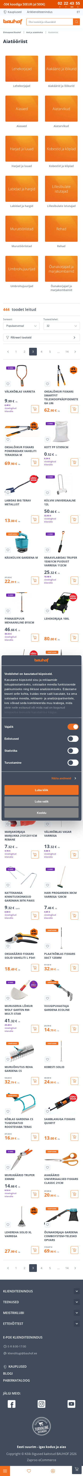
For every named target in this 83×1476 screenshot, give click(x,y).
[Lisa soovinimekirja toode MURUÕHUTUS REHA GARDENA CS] (8, 1059)
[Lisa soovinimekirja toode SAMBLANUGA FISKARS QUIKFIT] (47, 1111)
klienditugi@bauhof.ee (22, 1353)
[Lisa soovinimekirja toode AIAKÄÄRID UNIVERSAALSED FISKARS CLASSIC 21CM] (47, 1167)
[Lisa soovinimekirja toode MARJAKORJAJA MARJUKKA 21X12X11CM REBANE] (8, 824)
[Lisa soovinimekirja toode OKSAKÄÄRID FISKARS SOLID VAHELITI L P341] (8, 946)
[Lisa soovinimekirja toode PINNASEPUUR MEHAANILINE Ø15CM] (8, 611)
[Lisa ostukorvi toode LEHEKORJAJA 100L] (74, 637)
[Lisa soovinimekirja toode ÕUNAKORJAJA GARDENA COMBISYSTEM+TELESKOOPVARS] (47, 1224)
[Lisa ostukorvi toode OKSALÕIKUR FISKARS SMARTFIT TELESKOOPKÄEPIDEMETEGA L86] (74, 409)
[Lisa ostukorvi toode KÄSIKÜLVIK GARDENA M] (35, 580)
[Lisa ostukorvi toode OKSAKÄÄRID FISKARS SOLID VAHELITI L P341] (35, 968)
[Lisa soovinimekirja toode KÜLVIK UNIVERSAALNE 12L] (47, 492)
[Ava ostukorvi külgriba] (77, 1469)
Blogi (8, 1373)
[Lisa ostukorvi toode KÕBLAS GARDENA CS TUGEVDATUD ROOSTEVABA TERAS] (35, 1137)
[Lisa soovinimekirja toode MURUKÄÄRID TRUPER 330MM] (8, 1167)
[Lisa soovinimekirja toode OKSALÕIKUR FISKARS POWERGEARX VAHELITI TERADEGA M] (8, 439)
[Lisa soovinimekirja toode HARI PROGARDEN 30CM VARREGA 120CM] (47, 885)
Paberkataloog (16, 1380)
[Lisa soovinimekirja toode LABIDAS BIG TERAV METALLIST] (8, 492)
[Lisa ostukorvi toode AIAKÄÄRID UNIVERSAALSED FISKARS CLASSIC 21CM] (74, 1194)
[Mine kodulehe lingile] (12, 22)
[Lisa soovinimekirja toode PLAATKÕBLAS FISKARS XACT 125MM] (47, 946)
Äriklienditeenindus (40, 12)
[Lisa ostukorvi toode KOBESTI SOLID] (74, 1081)
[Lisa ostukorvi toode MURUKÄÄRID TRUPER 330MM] (35, 1194)
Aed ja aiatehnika (34, 32)
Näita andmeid (61, 778)
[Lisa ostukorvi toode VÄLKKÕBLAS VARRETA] (35, 409)
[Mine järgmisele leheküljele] (75, 351)
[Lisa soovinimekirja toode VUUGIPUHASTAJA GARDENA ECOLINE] (47, 998)
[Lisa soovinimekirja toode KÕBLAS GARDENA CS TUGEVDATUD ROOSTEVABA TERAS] (8, 1111)
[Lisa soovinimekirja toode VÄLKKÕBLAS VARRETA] (8, 384)
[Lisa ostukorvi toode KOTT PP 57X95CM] (74, 462)
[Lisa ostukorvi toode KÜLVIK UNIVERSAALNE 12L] (74, 519)
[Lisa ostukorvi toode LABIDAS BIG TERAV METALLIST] (35, 519)
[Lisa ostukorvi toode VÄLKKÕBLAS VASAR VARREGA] (74, 854)
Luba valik (41, 801)
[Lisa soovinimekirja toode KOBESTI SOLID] (47, 1059)
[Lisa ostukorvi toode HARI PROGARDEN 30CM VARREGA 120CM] (74, 916)
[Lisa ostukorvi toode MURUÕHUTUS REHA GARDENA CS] (35, 1081)
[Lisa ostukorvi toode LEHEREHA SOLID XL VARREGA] (35, 1250)
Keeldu (41, 812)
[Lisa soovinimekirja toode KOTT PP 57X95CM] (47, 439)
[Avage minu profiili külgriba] (53, 1471)
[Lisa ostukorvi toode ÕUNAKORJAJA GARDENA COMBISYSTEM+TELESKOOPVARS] (74, 1250)
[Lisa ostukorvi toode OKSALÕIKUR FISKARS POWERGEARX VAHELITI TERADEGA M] (35, 462)
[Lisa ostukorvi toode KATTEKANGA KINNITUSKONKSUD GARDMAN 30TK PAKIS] (35, 916)
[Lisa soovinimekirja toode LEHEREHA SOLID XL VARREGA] (8, 1224)
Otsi (76, 21)
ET (78, 12)
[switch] (73, 738)
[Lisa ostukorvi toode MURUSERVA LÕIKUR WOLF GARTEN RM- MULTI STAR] (35, 1029)
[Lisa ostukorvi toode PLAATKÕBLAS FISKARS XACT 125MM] (74, 968)
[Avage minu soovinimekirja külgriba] (29, 1471)
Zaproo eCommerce (41, 1460)
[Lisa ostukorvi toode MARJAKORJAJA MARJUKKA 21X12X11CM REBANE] (35, 854)
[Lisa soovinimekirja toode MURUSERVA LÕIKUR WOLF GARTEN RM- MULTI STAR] (8, 998)
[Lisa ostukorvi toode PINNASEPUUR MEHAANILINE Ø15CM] (35, 637)
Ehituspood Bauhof (12, 32)
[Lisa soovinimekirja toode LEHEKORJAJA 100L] (47, 611)
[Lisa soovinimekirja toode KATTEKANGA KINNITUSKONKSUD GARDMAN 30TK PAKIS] (8, 885)
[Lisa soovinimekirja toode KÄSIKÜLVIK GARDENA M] (8, 550)
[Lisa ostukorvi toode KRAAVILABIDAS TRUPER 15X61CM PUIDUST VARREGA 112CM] (74, 580)
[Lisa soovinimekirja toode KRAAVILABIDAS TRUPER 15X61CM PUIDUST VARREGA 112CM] (47, 550)
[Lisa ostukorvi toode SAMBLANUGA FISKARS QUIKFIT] (74, 1137)
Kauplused (15, 12)
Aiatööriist (53, 32)
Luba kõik (41, 789)
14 (67, 351)
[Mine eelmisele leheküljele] (8, 351)
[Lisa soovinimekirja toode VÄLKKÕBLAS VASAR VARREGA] (47, 824)
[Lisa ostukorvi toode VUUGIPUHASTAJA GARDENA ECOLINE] (74, 1029)
